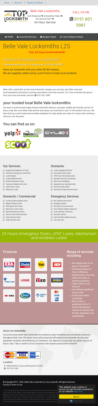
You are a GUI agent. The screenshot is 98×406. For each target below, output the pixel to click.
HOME (10, 37)
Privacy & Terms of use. (13, 385)
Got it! (76, 396)
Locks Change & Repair (72, 37)
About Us (18, 3)
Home (6, 3)
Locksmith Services (27, 37)
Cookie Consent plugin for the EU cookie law (76, 401)
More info (78, 391)
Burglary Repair (49, 37)
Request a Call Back (35, 3)
